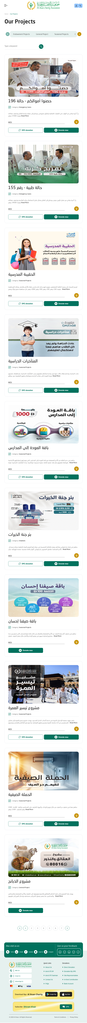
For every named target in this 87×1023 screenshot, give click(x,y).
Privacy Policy (74, 1017)
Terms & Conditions (60, 1017)
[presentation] (8, 34)
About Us (48, 967)
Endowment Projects (21, 34)
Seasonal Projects (61, 34)
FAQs (47, 984)
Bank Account (68, 984)
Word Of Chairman (51, 975)
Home (6, 14)
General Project (42, 34)
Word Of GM (49, 971)
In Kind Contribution (71, 979)
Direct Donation (69, 967)
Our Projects (14, 14)
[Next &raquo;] (67, 928)
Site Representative (71, 975)
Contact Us (49, 979)
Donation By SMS (70, 971)
